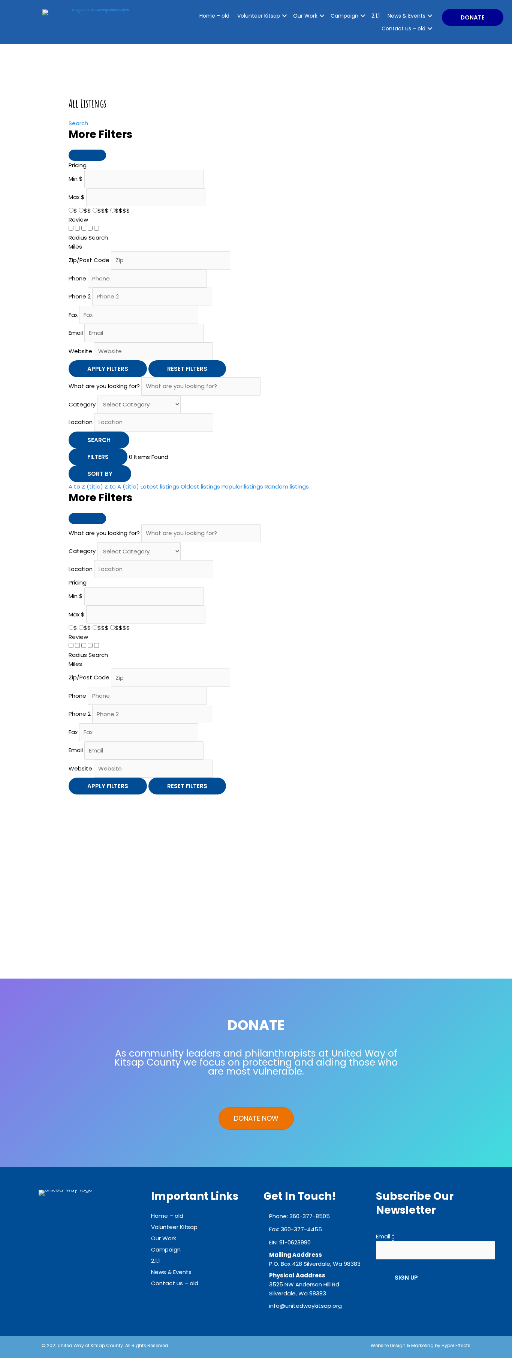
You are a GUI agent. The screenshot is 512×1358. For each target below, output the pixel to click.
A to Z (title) (86, 486)
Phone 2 (80, 296)
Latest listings (160, 486)
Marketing (422, 1345)
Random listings (287, 486)
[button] (472, 17)
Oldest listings (200, 486)
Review (78, 219)
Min (73, 179)
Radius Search (88, 237)
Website (80, 351)
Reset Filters (187, 369)
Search (78, 123)
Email (76, 333)
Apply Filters (107, 369)
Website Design (388, 1345)
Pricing (78, 165)
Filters (98, 457)
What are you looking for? (104, 386)
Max (74, 197)
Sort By (99, 474)
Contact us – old (403, 28)
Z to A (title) (122, 486)
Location (81, 422)
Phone (77, 278)
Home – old (214, 15)
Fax (73, 315)
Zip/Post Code (89, 260)
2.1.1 (375, 15)
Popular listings (242, 486)
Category (82, 404)
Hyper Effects (456, 1345)
